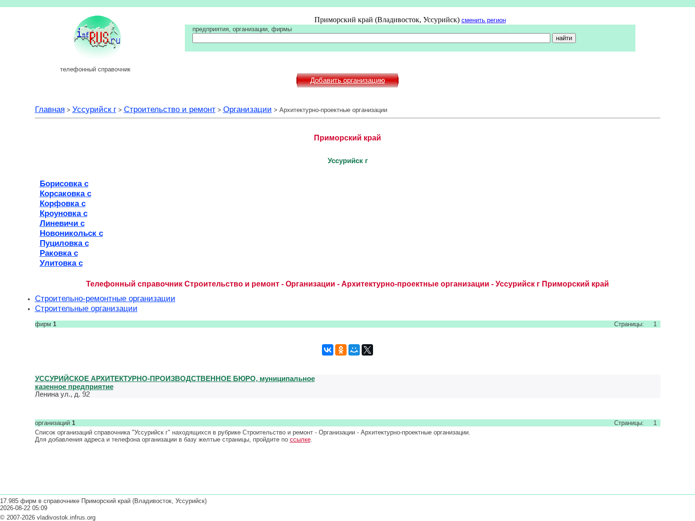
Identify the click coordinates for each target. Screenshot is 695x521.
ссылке (300, 439)
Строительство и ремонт (170, 109)
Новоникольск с (71, 233)
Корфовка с (63, 203)
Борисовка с (64, 183)
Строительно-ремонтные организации (105, 298)
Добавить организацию (347, 80)
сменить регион (483, 20)
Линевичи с (62, 223)
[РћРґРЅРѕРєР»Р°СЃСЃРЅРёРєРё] (341, 349)
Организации (247, 109)
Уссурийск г (94, 109)
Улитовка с (61, 263)
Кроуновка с (63, 213)
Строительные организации (86, 308)
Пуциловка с (64, 243)
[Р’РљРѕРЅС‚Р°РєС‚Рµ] (327, 349)
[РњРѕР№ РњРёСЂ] (354, 349)
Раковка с (59, 253)
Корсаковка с (65, 193)
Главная (50, 109)
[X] (367, 349)
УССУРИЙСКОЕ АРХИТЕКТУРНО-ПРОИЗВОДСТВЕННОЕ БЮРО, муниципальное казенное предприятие (175, 382)
